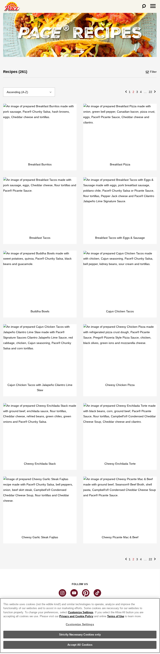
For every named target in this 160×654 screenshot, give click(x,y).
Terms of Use (115, 616)
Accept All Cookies (79, 644)
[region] (80, 625)
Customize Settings (80, 612)
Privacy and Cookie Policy (76, 616)
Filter (153, 71)
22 (150, 92)
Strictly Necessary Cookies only (80, 634)
